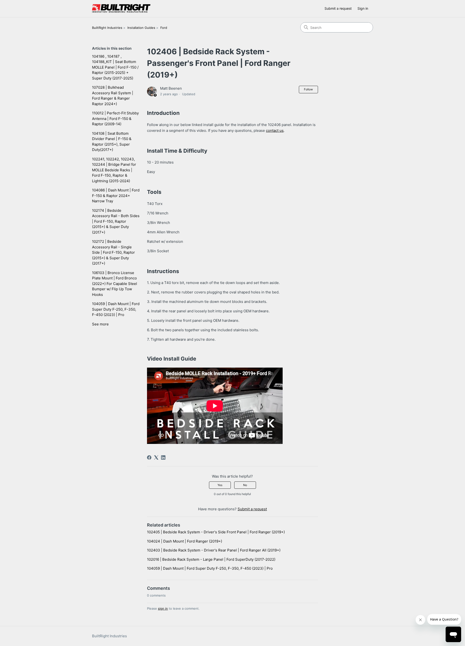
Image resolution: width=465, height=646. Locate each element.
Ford (163, 28)
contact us (275, 130)
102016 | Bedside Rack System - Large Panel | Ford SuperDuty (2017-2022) (211, 559)
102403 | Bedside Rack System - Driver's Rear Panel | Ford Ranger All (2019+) (213, 550)
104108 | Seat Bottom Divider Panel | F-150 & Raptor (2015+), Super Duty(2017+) (112, 141)
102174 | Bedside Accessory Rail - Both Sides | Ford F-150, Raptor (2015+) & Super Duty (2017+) (116, 221)
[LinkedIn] (163, 457)
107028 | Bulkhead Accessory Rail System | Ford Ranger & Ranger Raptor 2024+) (112, 95)
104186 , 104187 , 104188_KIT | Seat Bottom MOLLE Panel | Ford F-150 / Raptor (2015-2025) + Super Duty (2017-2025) (115, 67)
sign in (163, 608)
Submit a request (338, 8)
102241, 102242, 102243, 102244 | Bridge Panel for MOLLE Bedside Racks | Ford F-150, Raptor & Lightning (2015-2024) (114, 170)
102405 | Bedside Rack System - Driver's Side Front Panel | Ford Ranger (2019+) (216, 532)
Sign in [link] (362, 8)
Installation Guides (141, 28)
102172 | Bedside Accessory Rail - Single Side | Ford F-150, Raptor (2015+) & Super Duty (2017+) (113, 252)
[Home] (121, 8)
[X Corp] (156, 457)
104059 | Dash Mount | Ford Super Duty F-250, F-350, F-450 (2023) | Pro (116, 309)
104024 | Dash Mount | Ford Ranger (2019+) (184, 541)
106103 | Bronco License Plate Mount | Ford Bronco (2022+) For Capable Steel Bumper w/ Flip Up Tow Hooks (114, 283)
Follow (308, 89)
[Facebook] (149, 457)
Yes (219, 485)
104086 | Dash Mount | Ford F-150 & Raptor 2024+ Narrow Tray (116, 195)
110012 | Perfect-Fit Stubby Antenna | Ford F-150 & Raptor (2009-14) (115, 118)
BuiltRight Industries (107, 28)
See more (100, 324)
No (245, 485)
